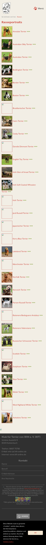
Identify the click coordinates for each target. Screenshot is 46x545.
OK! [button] (35, 533)
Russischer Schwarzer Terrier (25, 341)
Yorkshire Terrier (19, 418)
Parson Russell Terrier (21, 302)
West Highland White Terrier (24, 405)
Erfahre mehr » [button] (8, 542)
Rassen (19, 17)
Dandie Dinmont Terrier (23, 146)
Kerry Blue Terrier (20, 239)
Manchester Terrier (20, 264)
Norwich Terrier (19, 290)
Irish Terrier (17, 200)
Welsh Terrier (18, 392)
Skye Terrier (17, 379)
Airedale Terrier (19, 31)
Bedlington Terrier (20, 70)
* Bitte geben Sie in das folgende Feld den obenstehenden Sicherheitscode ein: (23, 503)
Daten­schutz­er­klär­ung (31, 488)
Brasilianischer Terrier (21, 108)
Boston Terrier (18, 95)
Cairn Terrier (18, 121)
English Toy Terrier (20, 159)
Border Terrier (18, 82)
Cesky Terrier (18, 134)
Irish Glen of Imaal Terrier (23, 172)
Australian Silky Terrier (22, 44)
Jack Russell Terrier (20, 213)
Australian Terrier (20, 57)
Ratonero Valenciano (21, 328)
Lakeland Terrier (19, 251)
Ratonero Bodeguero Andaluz (25, 315)
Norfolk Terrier (19, 277)
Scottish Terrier (19, 354)
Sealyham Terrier (20, 366)
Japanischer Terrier (20, 226)
